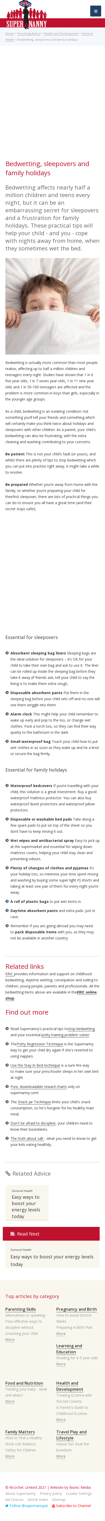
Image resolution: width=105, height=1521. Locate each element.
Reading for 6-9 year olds (77, 1357)
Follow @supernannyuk (28, 1505)
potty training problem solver (65, 1034)
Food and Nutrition (24, 1383)
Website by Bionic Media (70, 1487)
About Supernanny (20, 1493)
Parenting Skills (20, 1309)
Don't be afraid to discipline (33, 1123)
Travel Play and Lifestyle (71, 1435)
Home (9, 33)
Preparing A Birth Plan (74, 1327)
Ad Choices (14, 1499)
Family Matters (20, 1432)
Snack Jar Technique (34, 1101)
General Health (22, 1191)
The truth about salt (27, 1138)
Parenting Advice (29, 33)
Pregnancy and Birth (76, 1309)
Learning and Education (69, 1349)
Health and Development (61, 33)
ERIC (9, 973)
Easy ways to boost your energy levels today (26, 1206)
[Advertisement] (52, 104)
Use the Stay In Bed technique (35, 1065)
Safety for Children (20, 1450)
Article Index (38, 1499)
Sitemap (58, 1499)
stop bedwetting (81, 1028)
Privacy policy (51, 1493)
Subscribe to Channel (73, 1505)
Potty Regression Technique (40, 1044)
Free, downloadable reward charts (38, 1086)
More (10, 1339)
